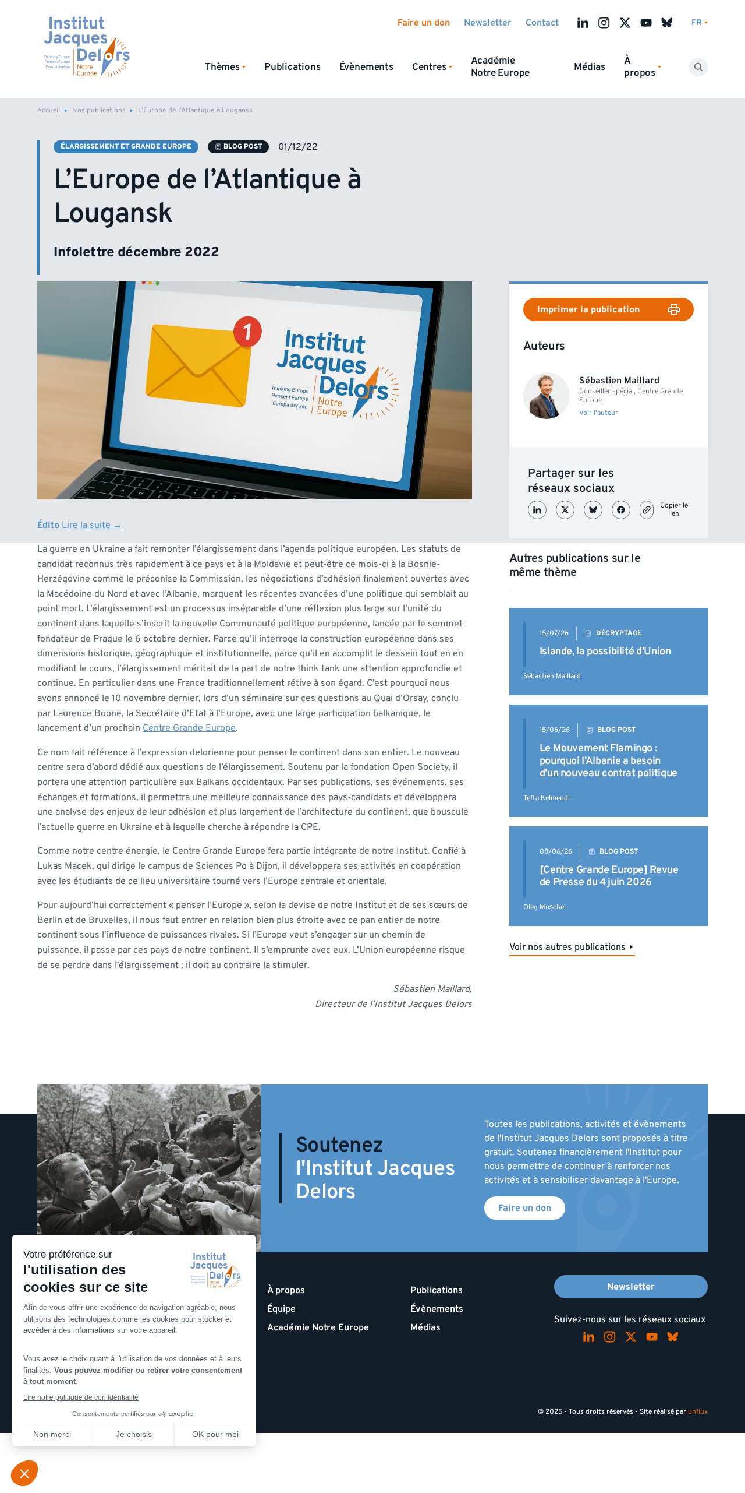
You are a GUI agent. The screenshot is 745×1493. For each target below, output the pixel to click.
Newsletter (488, 22)
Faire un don (424, 22)
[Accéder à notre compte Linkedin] (583, 23)
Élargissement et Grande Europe (126, 147)
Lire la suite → (92, 525)
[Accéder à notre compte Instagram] (604, 23)
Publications (292, 67)
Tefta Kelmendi (546, 798)
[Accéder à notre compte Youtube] (646, 23)
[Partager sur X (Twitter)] (565, 510)
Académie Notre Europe (500, 67)
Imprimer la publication (588, 309)
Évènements (366, 67)
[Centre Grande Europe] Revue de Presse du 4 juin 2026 (609, 876)
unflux (698, 1412)
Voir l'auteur (598, 413)
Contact (542, 22)
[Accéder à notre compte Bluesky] (667, 23)
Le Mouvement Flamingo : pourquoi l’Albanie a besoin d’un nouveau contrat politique (608, 760)
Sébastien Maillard (552, 676)
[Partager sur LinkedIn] (537, 510)
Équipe (281, 1308)
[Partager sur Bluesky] (593, 510)
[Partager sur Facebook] (621, 510)
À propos (286, 1290)
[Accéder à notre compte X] (625, 23)
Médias (589, 67)
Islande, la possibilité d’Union (605, 651)
